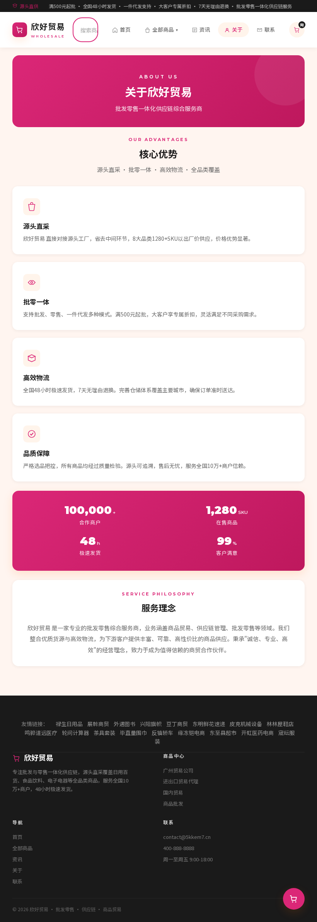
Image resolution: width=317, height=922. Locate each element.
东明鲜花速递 (209, 724)
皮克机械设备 (246, 724)
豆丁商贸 (177, 724)
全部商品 (165, 29)
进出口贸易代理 (180, 781)
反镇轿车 (162, 733)
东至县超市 (223, 733)
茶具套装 (104, 733)
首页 (125, 29)
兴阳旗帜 (151, 724)
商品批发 (173, 803)
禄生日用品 (69, 724)
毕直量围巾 (133, 733)
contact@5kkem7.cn (187, 836)
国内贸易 (173, 792)
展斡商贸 (98, 724)
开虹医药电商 (257, 733)
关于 (237, 29)
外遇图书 (124, 724)
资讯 (204, 29)
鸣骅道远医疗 (41, 733)
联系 (269, 29)
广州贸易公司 (178, 770)
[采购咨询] (294, 899)
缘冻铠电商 (191, 733)
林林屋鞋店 (280, 724)
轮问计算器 (75, 733)
